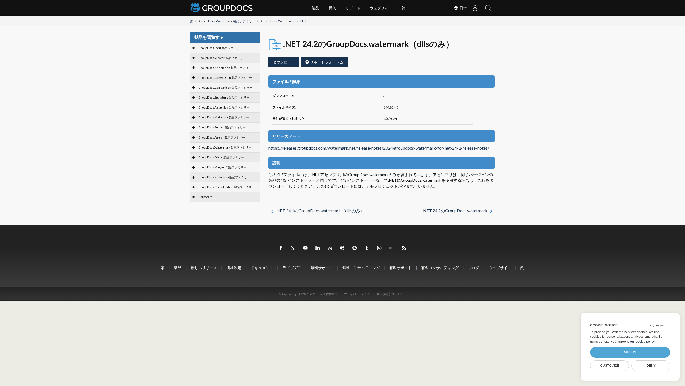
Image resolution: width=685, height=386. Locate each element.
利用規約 (382, 294)
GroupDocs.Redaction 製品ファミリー (224, 177)
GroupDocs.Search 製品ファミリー (222, 127)
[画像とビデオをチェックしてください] (379, 248)
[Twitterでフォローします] (293, 248)
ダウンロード (284, 62)
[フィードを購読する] (404, 248)
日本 (462, 8)
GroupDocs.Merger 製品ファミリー (222, 167)
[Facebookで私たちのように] (280, 248)
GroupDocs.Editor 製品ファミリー (221, 157)
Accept (630, 352)
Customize (609, 366)
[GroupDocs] (222, 8)
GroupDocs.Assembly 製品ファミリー (223, 107)
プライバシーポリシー (359, 294)
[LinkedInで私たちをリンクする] (317, 248)
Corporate (205, 197)
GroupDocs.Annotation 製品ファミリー (224, 67)
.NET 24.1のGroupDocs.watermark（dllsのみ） (320, 210)
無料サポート (322, 267)
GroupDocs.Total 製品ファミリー (220, 48)
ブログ (473, 267)
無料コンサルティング (361, 267)
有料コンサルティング (440, 267)
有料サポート (400, 267)
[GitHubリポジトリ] (342, 248)
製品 (315, 8)
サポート (352, 8)
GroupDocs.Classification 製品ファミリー (226, 187)
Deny (651, 366)
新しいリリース (204, 267)
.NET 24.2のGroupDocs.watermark (455, 210)
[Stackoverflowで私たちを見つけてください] (330, 248)
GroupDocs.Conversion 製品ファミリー (225, 77)
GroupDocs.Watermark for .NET (284, 21)
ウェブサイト (381, 8)
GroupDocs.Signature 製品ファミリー (223, 97)
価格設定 (233, 267)
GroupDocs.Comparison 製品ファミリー (225, 87)
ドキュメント (262, 267)
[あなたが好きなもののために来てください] (367, 248)
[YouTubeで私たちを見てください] (305, 248)
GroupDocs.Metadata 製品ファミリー (223, 117)
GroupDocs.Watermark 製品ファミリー (227, 21)
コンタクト (398, 294)
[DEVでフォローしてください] (391, 248)
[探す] (488, 8)
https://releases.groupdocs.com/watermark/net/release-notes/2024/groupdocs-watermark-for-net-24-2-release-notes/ (378, 148)
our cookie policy (642, 341)
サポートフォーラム (326, 62)
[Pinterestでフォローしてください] (354, 248)
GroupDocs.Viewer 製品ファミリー (222, 58)
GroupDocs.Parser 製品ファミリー (221, 137)
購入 (332, 8)
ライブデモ (292, 267)
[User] (475, 8)
